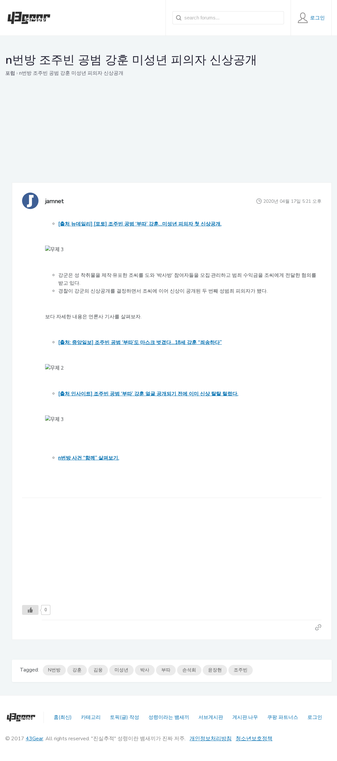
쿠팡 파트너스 (282, 717)
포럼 (10, 73)
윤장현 (215, 670)
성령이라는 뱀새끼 (168, 717)
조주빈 (240, 670)
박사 (144, 670)
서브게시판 (210, 717)
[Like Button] (30, 610)
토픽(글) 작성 (124, 717)
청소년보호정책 (254, 738)
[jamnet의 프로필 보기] (30, 201)
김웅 (98, 670)
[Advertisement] (172, 136)
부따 (165, 670)
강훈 (77, 670)
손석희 (189, 670)
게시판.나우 (245, 717)
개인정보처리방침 (211, 738)
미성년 (121, 670)
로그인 (314, 717)
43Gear (34, 738)
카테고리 (91, 717)
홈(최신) (63, 717)
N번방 (54, 670)
